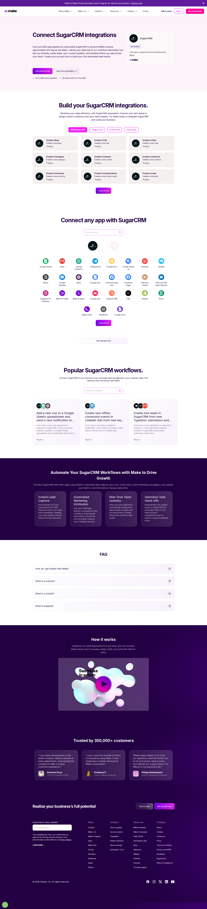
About (159, 827)
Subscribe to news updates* (45, 822)
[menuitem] (65, 11)
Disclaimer (161, 854)
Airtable (161, 267)
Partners (137, 858)
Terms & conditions (164, 845)
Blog (135, 845)
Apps (90, 841)
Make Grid (92, 845)
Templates (114, 836)
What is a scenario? (45, 581)
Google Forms (120, 315)
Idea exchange (116, 845)
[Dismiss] (203, 3)
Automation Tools (117, 850)
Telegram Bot (95, 267)
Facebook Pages (128, 284)
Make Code (87, 315)
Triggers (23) (97, 130)
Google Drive (111, 267)
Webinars (137, 850)
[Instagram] (154, 881)
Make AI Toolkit (62, 299)
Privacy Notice (65, 840)
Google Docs (95, 283)
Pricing (145, 11)
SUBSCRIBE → (39, 845)
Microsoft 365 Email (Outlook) (161, 284)
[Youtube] (172, 881)
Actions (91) (114, 130)
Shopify (145, 299)
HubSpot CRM (111, 299)
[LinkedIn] (166, 881)
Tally (128, 299)
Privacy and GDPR (164, 850)
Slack (79, 283)
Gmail (62, 267)
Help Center (138, 836)
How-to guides (116, 827)
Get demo (92, 854)
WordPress (103, 315)
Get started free (195, 11)
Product (91, 827)
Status (90, 863)
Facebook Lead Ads (112, 284)
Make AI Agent (78, 299)
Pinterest (144, 267)
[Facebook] (148, 881)
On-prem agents (140, 867)
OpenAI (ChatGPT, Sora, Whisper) (79, 269)
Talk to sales (166, 11)
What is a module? (44, 593)
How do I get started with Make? (52, 568)
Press (159, 841)
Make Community (140, 832)
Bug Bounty (161, 858)
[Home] (10, 11)
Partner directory (117, 841)
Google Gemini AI (128, 268)
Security (137, 863)
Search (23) (131, 130)
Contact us (161, 836)
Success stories (116, 832)
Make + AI (92, 832)
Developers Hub (140, 841)
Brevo (161, 299)
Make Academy (140, 827)
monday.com (95, 299)
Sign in (179, 11)
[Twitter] (160, 881)
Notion (45, 283)
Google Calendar (62, 284)
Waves (91, 867)
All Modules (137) (78, 130)
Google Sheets (46, 267)
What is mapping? (44, 606)
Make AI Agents (94, 836)
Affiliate (136, 854)
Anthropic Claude (145, 284)
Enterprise (92, 858)
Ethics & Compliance (165, 863)
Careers (160, 832)
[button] (135, 46)
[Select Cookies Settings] (5, 905)
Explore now (136, 3)
